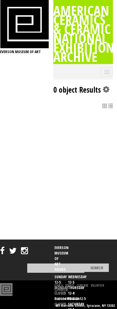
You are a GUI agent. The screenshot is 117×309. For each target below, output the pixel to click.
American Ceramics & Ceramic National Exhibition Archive (83, 33)
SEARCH (58, 285)
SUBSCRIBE (82, 285)
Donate (69, 285)
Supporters (61, 290)
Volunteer (97, 285)
